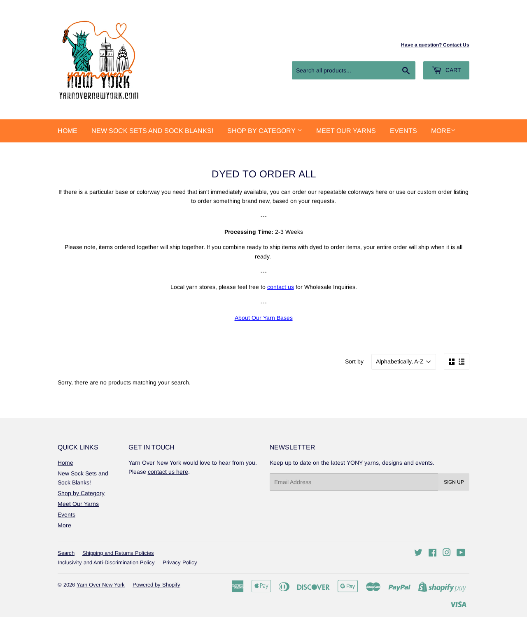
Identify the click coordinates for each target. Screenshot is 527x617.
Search (66, 553)
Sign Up (454, 482)
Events (403, 130)
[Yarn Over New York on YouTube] (461, 553)
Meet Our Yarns (346, 130)
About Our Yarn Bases (264, 317)
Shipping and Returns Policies (118, 553)
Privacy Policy (180, 562)
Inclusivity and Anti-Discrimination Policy (106, 562)
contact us (280, 287)
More (441, 130)
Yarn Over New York (101, 585)
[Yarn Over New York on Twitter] (418, 553)
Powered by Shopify (156, 585)
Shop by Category (262, 130)
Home (67, 130)
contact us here (168, 471)
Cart (452, 70)
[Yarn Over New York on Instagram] (447, 553)
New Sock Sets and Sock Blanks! (152, 130)
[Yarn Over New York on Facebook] (432, 553)
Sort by (354, 361)
